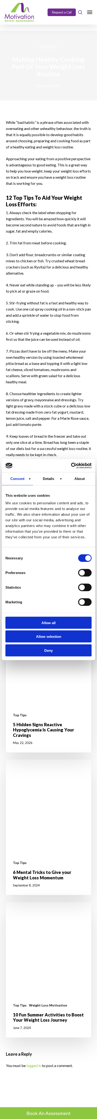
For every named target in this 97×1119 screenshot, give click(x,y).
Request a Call (62, 12)
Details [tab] (48, 479)
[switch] (85, 572)
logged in (33, 1065)
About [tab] (79, 479)
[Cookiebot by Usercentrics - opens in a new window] (71, 465)
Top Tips (48, 47)
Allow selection (48, 637)
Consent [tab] (17, 479)
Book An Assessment (48, 1113)
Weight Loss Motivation (48, 1005)
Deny (48, 650)
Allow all (48, 623)
